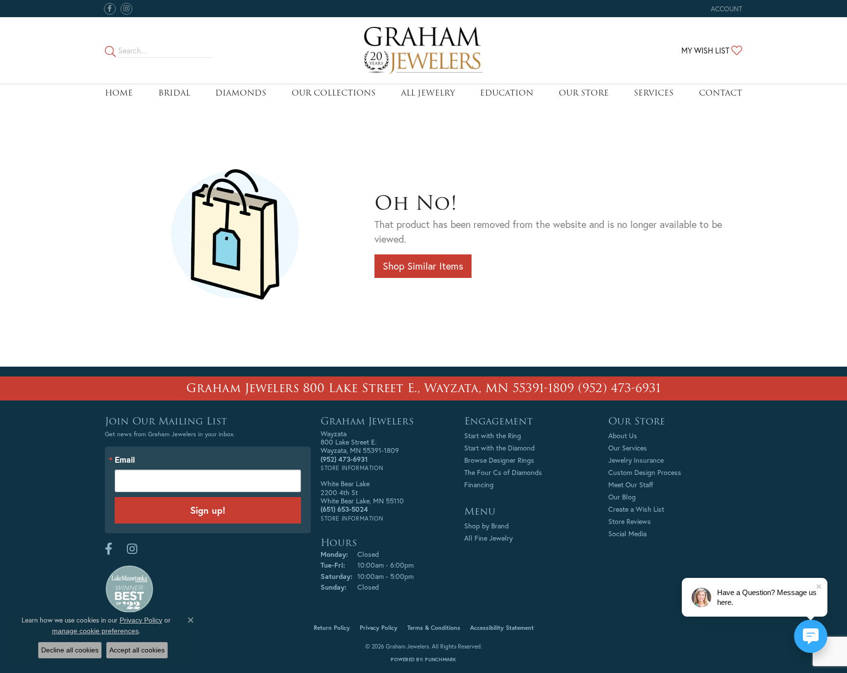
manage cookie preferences (95, 631)
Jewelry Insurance (636, 460)
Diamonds (240, 93)
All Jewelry (428, 93)
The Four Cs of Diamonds (503, 472)
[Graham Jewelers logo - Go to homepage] (423, 50)
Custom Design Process (644, 472)
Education (506, 93)
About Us (622, 435)
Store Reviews (629, 521)
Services (653, 93)
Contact (720, 93)
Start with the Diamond (499, 447)
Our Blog (622, 496)
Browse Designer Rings (499, 460)
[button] (725, 8)
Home (119, 93)
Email (125, 460)
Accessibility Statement (502, 627)
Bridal (174, 93)
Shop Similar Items (423, 266)
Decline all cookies (70, 650)
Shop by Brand (486, 525)
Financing (479, 484)
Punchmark (440, 659)
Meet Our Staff (630, 484)
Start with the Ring (492, 435)
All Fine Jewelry (488, 538)
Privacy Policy (379, 627)
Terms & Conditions (433, 627)
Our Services (627, 447)
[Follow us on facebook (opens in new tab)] (110, 9)
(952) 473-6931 (619, 388)
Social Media (627, 533)
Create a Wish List (636, 509)
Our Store (584, 93)
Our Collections (333, 93)
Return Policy (332, 627)
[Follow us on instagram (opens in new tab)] (126, 9)
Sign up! (207, 510)
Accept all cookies (137, 650)
